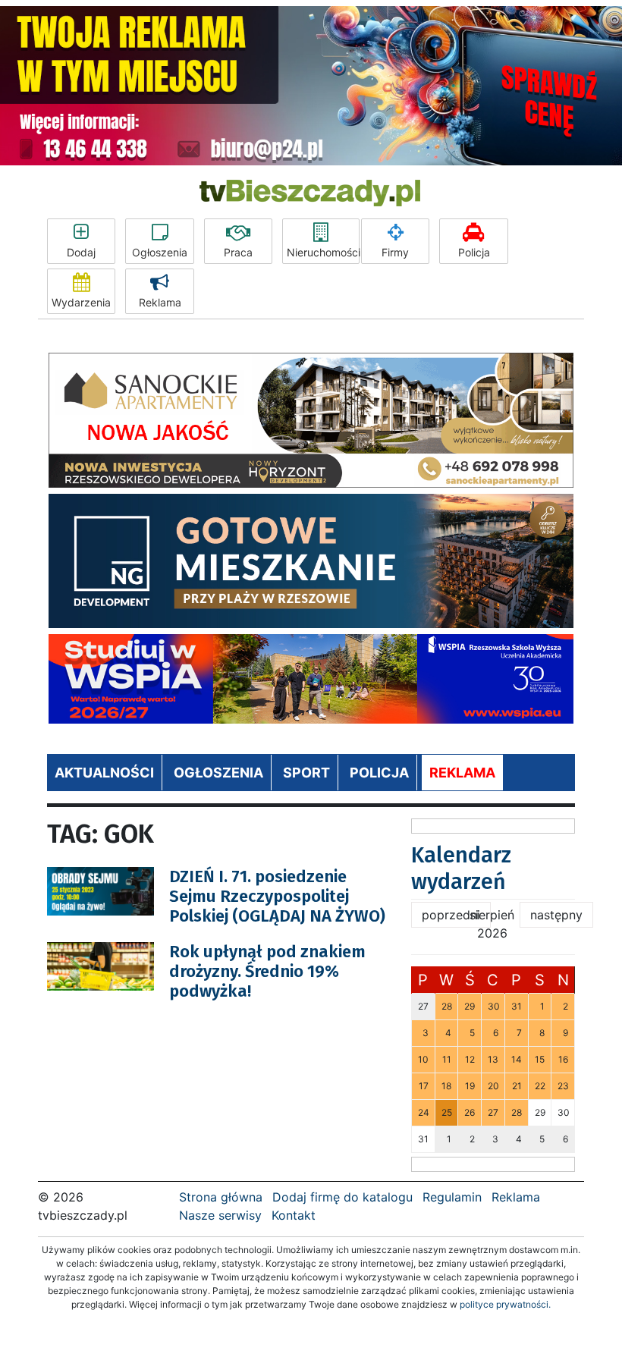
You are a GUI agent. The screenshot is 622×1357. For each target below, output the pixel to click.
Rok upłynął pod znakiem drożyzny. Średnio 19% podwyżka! (267, 971)
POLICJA (379, 773)
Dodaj (81, 252)
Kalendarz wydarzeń (461, 868)
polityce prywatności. (505, 1304)
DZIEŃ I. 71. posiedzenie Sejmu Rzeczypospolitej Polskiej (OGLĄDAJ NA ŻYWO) (277, 896)
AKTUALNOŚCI (104, 773)
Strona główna (220, 1197)
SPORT (306, 773)
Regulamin (452, 1197)
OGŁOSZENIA (218, 773)
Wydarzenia (81, 302)
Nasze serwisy (220, 1215)
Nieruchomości (323, 252)
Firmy (395, 252)
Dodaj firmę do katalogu (342, 1197)
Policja (474, 252)
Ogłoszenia (159, 252)
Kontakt (294, 1215)
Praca (238, 252)
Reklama (160, 302)
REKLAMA (462, 773)
